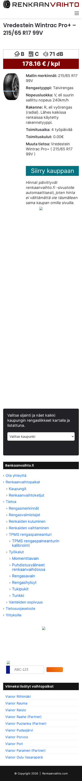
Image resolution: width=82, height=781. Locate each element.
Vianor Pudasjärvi (19, 730)
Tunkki (18, 595)
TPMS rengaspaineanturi (30, 534)
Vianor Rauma (16, 703)
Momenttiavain (25, 558)
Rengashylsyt (24, 582)
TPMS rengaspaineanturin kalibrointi (35, 543)
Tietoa (11, 502)
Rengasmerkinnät (24, 508)
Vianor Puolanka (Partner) (25, 723)
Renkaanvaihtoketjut (26, 495)
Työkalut (16, 552)
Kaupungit (17, 488)
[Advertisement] (41, 268)
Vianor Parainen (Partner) (25, 750)
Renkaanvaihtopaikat (23, 482)
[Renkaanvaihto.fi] (41, 4)
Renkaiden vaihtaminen (29, 528)
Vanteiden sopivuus (26, 602)
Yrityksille (13, 615)
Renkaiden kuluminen (27, 521)
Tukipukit (20, 589)
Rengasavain (23, 576)
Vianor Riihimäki (18, 696)
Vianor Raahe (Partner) (23, 717)
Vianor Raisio (15, 710)
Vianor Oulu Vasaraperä (24, 757)
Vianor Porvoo (16, 737)
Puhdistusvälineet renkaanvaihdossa (28, 567)
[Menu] (77, 13)
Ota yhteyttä (16, 475)
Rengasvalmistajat (24, 515)
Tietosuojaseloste (20, 608)
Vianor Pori (14, 744)
